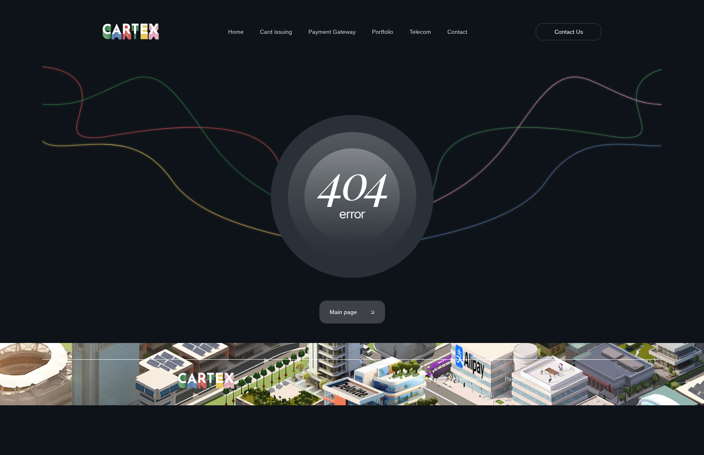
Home (236, 32)
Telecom (420, 32)
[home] (131, 32)
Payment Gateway (332, 32)
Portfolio (382, 32)
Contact (457, 32)
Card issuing (276, 32)
